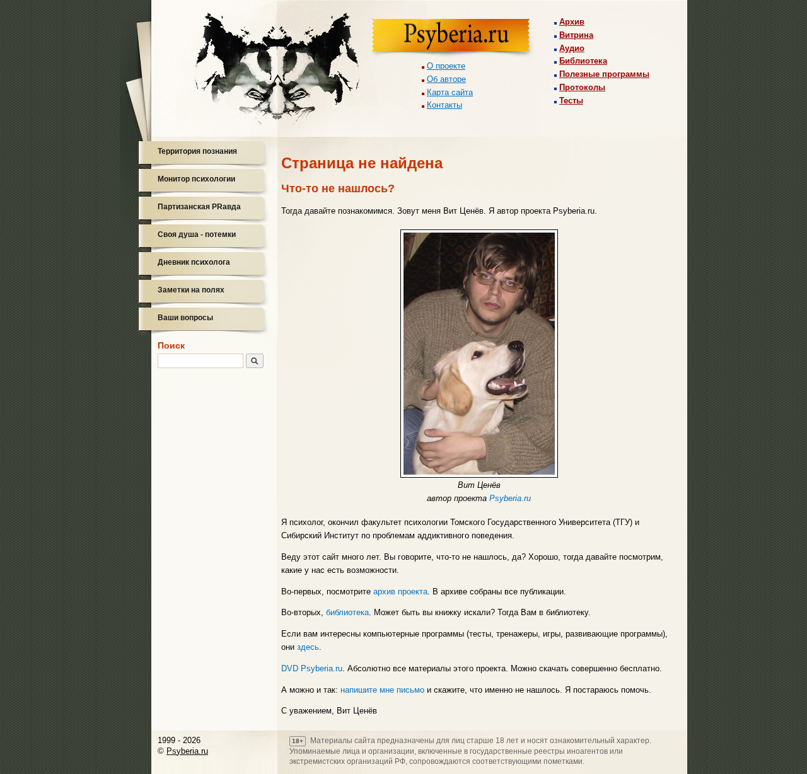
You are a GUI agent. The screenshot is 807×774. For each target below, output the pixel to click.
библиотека (347, 612)
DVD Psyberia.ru (311, 668)
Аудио (571, 48)
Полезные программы (604, 74)
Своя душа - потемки (197, 234)
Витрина (576, 35)
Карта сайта (450, 92)
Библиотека (583, 61)
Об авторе (446, 79)
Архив (571, 21)
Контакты (444, 105)
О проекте (446, 66)
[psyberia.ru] (452, 39)
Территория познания (197, 151)
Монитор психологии (196, 179)
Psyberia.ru (510, 498)
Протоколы (582, 87)
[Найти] (255, 361)
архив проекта (400, 591)
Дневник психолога (194, 262)
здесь (308, 647)
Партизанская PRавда (199, 206)
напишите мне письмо (382, 690)
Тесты (571, 100)
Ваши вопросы (185, 317)
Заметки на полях (191, 290)
